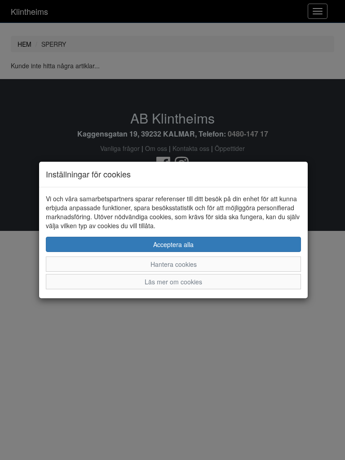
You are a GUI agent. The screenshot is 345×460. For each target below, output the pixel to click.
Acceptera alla (173, 244)
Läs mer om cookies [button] (173, 281)
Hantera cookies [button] (173, 264)
